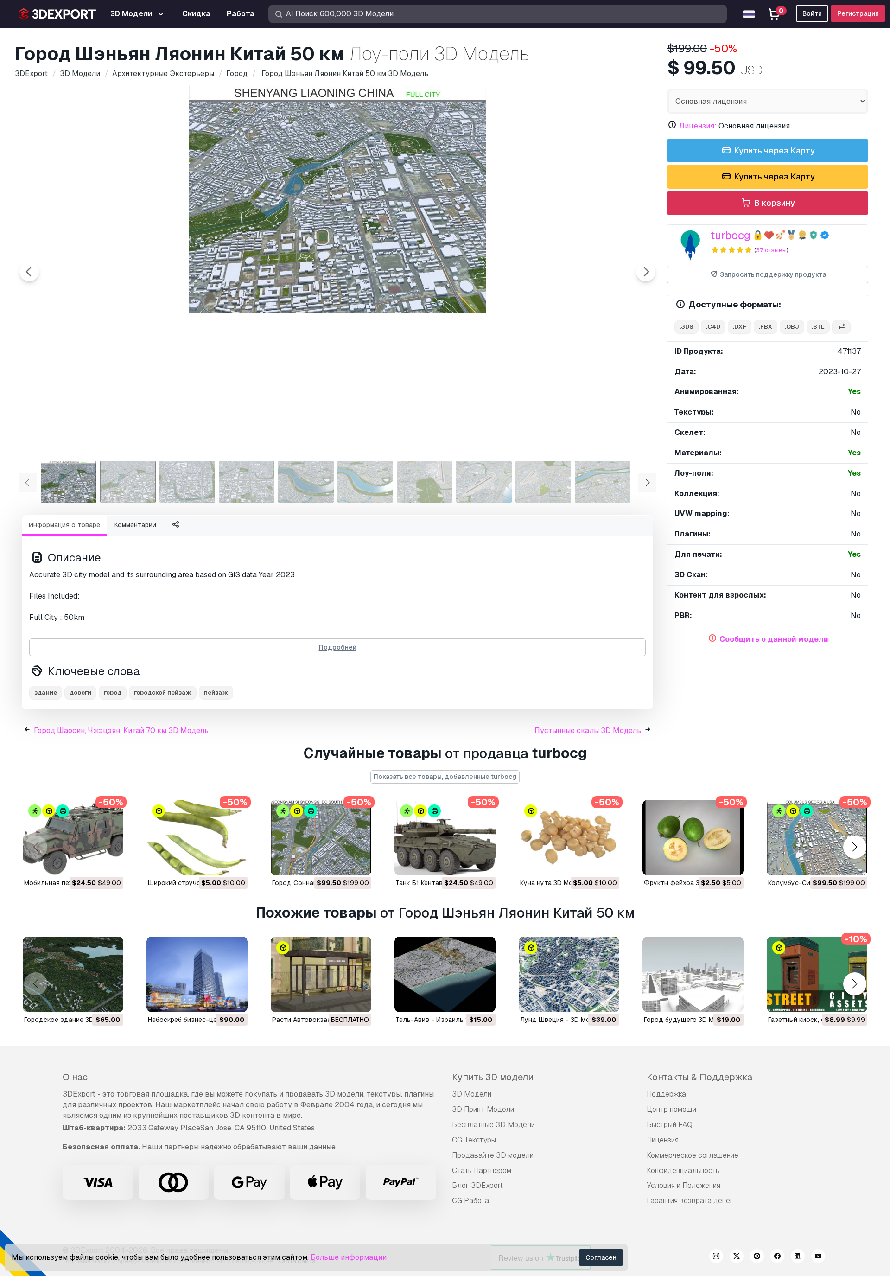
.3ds (686, 327)
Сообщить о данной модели (773, 639)
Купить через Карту (773, 150)
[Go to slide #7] (424, 482)
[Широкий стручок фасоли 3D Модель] (196, 837)
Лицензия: (698, 126)
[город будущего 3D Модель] (692, 974)
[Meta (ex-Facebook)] (777, 1257)
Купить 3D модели (493, 1077)
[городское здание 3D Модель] (73, 974)
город (112, 692)
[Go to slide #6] (365, 482)
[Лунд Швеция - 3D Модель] (569, 974)
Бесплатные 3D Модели (493, 1124)
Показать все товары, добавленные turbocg (445, 776)
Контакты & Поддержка (699, 1077)
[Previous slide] (29, 271)
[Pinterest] (757, 1257)
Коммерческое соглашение (692, 1155)
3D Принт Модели (483, 1109)
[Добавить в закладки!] (110, 862)
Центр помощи (671, 1109)
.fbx (765, 327)
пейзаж (216, 692)
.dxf (739, 327)
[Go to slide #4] (246, 482)
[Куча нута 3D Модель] (569, 837)
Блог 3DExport (477, 1185)
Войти (812, 13)
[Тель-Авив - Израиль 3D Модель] (444, 974)
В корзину (773, 203)
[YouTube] (818, 1257)
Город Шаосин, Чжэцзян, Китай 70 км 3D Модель (121, 730)
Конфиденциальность (683, 1170)
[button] (854, 847)
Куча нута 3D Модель (554, 883)
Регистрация (858, 13)
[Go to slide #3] (187, 482)
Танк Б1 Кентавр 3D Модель (440, 883)
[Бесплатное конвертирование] (841, 327)
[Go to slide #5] (306, 482)
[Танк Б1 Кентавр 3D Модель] (444, 837)
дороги (80, 692)
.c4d (713, 327)
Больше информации (349, 1257)
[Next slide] (645, 271)
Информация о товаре (64, 525)
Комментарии (135, 525)
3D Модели (471, 1094)
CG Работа (470, 1201)
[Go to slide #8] (484, 482)
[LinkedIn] (797, 1257)
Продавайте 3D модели (493, 1155)
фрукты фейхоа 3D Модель (687, 883)
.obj (792, 327)
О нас (75, 1077)
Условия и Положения (683, 1185)
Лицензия (663, 1140)
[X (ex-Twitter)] (736, 1257)
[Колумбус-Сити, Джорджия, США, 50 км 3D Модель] (817, 837)
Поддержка (666, 1094)
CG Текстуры (474, 1140)
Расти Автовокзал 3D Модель (320, 1019)
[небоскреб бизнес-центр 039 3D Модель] (196, 974)
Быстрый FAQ (670, 1124)
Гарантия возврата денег (690, 1201)
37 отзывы (771, 250)
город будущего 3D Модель (689, 1019)
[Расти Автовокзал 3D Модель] (321, 974)
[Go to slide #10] (602, 482)
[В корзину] (91, 862)
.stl (818, 327)
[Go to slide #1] (68, 482)
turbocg (730, 235)
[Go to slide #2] (128, 482)
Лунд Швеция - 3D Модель (563, 1019)
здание (45, 692)
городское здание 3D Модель (72, 1019)
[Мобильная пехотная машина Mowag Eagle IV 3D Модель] (73, 837)
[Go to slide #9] (543, 482)
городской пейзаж (162, 692)
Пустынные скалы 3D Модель (587, 730)
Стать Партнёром (481, 1170)
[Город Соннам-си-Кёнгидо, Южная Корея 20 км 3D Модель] (321, 837)
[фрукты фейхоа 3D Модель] (692, 837)
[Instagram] (716, 1257)
